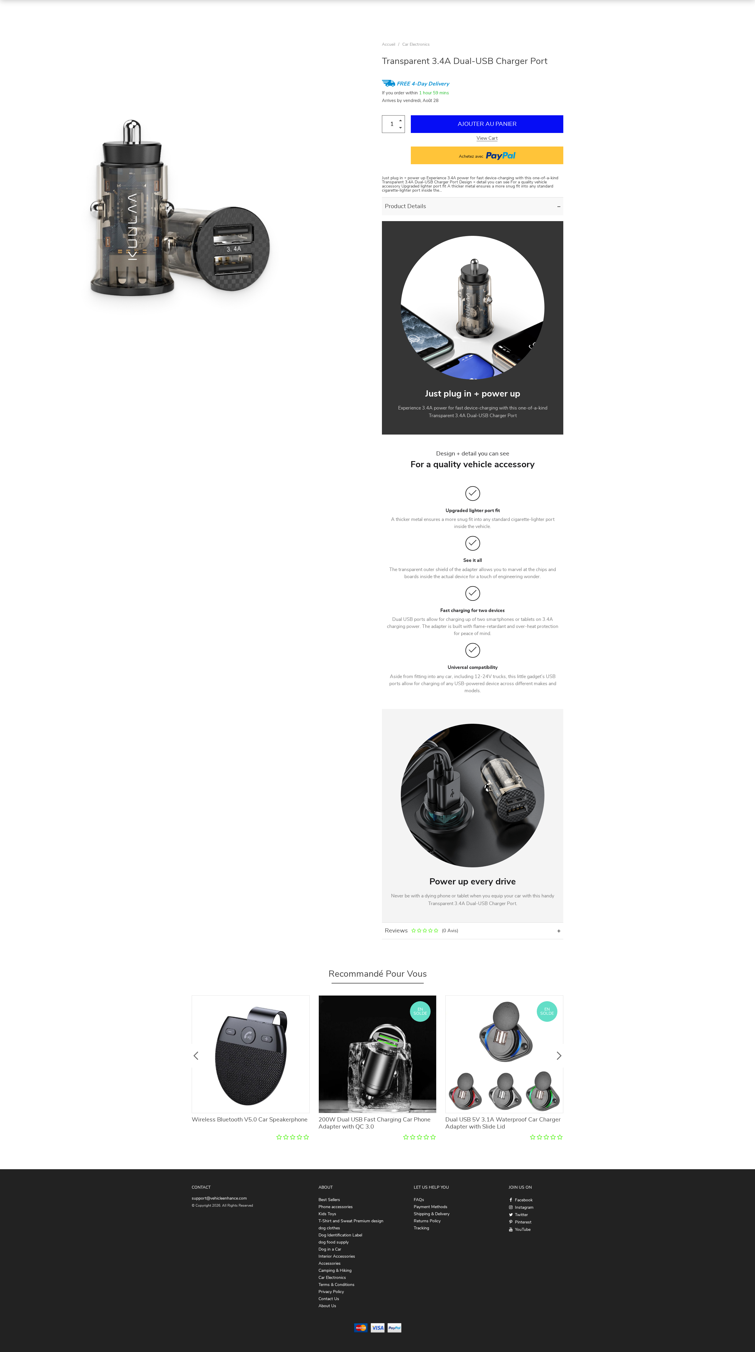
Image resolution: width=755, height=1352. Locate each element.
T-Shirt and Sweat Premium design (351, 1221)
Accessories (330, 1263)
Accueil (388, 44)
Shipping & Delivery (431, 1214)
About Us (327, 1306)
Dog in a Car (330, 1249)
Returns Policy (427, 1221)
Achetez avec (472, 156)
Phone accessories (336, 1207)
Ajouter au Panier (487, 124)
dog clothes (329, 1228)
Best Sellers (329, 1200)
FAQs (419, 1200)
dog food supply (334, 1242)
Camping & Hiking (335, 1271)
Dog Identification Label (340, 1235)
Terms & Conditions (336, 1285)
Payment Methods (430, 1207)
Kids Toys (327, 1214)
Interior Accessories (337, 1256)
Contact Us (329, 1299)
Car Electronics (416, 44)
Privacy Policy (331, 1292)
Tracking (421, 1228)
